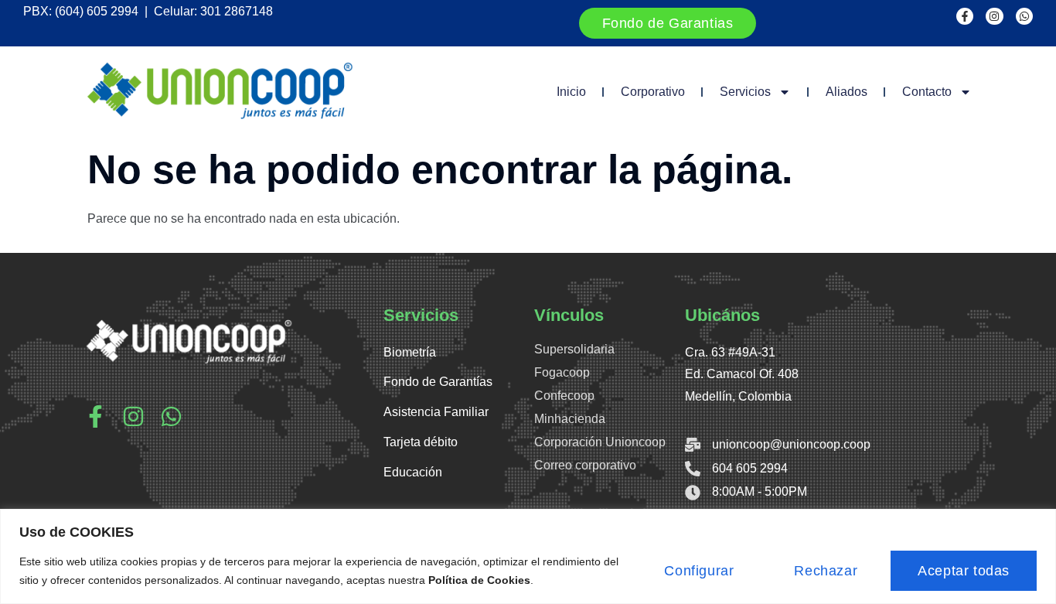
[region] (528, 556)
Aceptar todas (964, 570)
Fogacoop (562, 372)
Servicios (745, 91)
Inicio (571, 91)
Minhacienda (569, 418)
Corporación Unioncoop (600, 442)
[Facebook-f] (964, 16)
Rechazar (825, 570)
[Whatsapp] (1024, 16)
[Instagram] (994, 16)
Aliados (846, 91)
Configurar (699, 570)
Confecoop (564, 395)
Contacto (927, 91)
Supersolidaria (574, 349)
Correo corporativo (585, 465)
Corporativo (653, 91)
